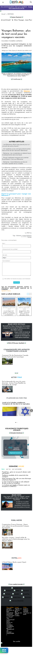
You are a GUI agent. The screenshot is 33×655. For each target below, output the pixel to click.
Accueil (3, 14)
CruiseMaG (10, 613)
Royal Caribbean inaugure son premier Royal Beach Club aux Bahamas (15, 158)
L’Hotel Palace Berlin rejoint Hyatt (14, 562)
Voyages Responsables (10, 633)
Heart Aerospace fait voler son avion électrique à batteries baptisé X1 (16, 479)
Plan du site (18, 613)
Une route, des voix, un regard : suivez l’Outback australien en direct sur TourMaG (16, 498)
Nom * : (4, 243)
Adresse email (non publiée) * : (10, 249)
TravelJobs (10, 625)
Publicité (25, 610)
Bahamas (27, 91)
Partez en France (9, 623)
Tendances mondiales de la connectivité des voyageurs (15, 476)
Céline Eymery (12, 50)
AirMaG (9, 609)
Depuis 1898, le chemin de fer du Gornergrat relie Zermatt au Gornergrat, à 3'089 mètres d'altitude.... (22, 334)
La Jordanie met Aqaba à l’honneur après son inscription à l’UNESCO (9, 312)
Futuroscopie (10, 615)
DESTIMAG (10, 14)
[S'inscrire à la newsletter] (4, 650)
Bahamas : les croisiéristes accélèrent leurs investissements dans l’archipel (16, 154)
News (3, 469)
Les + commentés (16, 469)
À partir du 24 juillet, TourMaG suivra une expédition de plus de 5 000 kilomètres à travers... (22, 504)
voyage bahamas (27, 235)
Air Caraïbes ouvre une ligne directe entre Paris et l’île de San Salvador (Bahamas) (16, 149)
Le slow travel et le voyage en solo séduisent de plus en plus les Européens (15, 482)
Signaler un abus (6, 290)
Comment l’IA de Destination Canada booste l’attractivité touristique (15, 356)
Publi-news (16, 520)
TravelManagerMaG (10, 627)
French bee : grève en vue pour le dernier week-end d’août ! (16, 472)
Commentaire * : (6, 261)
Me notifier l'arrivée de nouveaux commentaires (17, 278)
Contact (25, 609)
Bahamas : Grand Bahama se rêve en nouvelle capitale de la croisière (14, 162)
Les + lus (8, 469)
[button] (1, 410)
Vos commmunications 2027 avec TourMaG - (16, 7)
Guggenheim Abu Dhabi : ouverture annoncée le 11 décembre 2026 (24, 312)
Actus (16, 377)
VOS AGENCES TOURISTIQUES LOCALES (16, 429)
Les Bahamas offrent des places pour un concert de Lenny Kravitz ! (16, 145)
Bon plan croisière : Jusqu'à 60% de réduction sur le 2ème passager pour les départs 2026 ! (16, 539)
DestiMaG (10, 614)
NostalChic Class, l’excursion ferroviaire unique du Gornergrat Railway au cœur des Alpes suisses (16, 328)
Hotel (16, 558)
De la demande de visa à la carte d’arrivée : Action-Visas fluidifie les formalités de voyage (14, 383)
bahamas (18, 235)
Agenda (25, 611)
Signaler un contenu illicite (18, 610)
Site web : (4, 255)
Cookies (17, 615)
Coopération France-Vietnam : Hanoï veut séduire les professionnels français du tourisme (15, 526)
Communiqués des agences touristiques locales (17, 350)
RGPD (17, 614)
